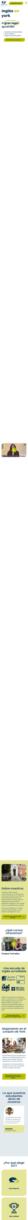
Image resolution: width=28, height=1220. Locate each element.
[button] (3, 946)
